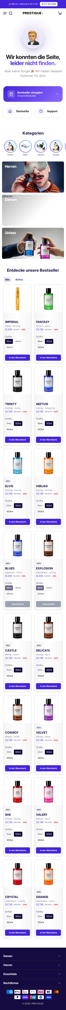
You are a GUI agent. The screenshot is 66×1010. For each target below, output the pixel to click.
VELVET (41, 732)
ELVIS (9, 486)
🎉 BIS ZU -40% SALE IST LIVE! (23, 4)
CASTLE (11, 650)
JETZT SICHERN (48, 4)
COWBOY (12, 732)
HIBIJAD (42, 486)
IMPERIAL (12, 322)
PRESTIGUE (37, 1003)
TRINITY (11, 404)
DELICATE (43, 650)
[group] (10, 148)
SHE (8, 814)
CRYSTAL (11, 897)
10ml (9, 341)
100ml (10, 347)
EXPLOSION (44, 568)
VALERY (42, 814)
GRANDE (42, 897)
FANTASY (43, 322)
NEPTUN (42, 404)
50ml (18, 341)
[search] (10, 13)
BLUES (9, 568)
